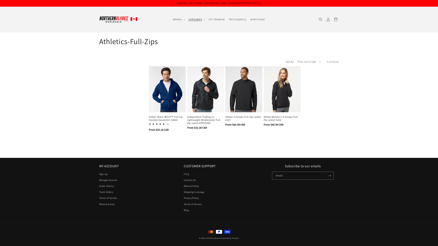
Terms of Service (108, 198)
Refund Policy (191, 186)
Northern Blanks (213, 238)
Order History (106, 186)
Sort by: (290, 61)
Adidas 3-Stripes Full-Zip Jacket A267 (243, 118)
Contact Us (190, 180)
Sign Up (103, 174)
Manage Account (108, 180)
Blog (186, 210)
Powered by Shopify (230, 238)
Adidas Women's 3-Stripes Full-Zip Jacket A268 (281, 118)
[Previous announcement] (172, 3)
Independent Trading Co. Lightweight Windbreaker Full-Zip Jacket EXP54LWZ (204, 120)
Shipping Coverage (194, 192)
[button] (178, 19)
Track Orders (106, 192)
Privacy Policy (191, 198)
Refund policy (106, 204)
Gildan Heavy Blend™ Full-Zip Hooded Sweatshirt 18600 (166, 118)
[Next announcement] (265, 3)
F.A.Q (186, 174)
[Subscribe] (329, 176)
